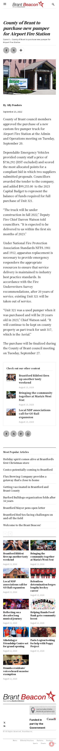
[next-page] (10, 534)
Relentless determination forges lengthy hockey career (43, 586)
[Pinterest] (21, 434)
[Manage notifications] (51, 744)
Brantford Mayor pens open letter (24, 508)
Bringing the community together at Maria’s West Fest (35, 396)
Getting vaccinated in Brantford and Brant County (25, 488)
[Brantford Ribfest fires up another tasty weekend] (11, 377)
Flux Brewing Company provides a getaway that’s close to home (24, 478)
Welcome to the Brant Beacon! (22, 525)
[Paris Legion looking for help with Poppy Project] (43, 632)
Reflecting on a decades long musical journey (12, 615)
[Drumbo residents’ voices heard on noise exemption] (16, 660)
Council (6, 39)
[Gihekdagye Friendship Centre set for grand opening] (16, 632)
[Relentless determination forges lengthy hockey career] (43, 573)
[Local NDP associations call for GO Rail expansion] (11, 412)
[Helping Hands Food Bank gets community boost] (43, 604)
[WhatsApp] (28, 434)
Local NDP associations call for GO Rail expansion (35, 413)
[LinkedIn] (4, 725)
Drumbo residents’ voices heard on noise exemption (16, 671)
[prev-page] (5, 534)
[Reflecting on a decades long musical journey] (16, 604)
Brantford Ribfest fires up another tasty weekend (34, 379)
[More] (21, 50)
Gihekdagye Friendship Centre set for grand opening (15, 643)
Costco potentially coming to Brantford (28, 469)
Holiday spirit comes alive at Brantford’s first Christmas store (28, 460)
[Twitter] (13, 50)
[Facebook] (6, 50)
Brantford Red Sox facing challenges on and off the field (28, 516)
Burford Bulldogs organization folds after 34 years (29, 499)
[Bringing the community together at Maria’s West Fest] (11, 395)
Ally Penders (14, 105)
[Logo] (28, 4)
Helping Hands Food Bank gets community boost (43, 615)
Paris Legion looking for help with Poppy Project (42, 643)
